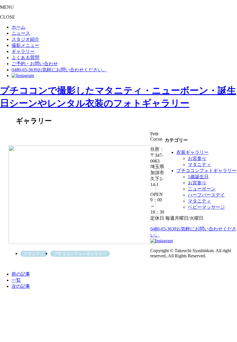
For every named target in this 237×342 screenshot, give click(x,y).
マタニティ (199, 164)
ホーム (18, 27)
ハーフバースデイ (206, 194)
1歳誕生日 (198, 176)
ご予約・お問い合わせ (35, 63)
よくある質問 (25, 57)
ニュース (21, 33)
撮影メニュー (25, 45)
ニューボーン (202, 188)
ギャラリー (23, 51)
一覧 (16, 280)
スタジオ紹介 (25, 39)
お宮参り (197, 158)
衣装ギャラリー (192, 152)
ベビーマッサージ (206, 207)
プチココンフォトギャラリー (206, 170)
